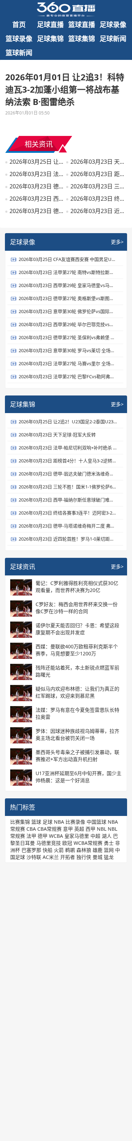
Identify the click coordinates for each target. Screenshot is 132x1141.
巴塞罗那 (31, 850)
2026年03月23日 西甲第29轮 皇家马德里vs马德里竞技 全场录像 (68, 285)
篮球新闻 (19, 52)
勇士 (109, 843)
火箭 (59, 850)
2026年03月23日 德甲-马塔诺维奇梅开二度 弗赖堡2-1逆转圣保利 (37, 211)
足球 (47, 821)
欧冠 (67, 843)
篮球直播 (81, 24)
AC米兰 (51, 857)
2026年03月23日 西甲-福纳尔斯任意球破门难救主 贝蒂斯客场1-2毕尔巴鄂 (37, 198)
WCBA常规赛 (88, 843)
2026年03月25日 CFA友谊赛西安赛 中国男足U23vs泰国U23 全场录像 (68, 259)
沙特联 (33, 857)
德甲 (43, 836)
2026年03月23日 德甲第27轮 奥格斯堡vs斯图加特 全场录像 (68, 298)
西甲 (90, 828)
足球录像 (113, 24)
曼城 (97, 857)
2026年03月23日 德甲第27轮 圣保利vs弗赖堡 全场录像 (68, 337)
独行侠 (83, 857)
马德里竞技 (48, 843)
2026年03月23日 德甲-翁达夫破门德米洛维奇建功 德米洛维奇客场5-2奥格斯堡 (37, 186)
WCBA (56, 836)
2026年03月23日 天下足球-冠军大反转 (97, 162)
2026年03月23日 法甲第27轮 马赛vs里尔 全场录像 (68, 363)
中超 (95, 836)
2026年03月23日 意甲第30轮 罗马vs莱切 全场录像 (68, 350)
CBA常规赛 (49, 828)
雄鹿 (97, 850)
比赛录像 (75, 821)
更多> (117, 241)
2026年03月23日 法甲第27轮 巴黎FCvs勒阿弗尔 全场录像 (68, 376)
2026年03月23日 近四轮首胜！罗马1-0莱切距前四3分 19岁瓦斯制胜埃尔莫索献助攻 (97, 211)
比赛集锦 (20, 821)
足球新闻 (113, 38)
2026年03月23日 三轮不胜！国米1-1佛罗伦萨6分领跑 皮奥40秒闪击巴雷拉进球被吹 (97, 186)
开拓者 (67, 857)
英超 (79, 828)
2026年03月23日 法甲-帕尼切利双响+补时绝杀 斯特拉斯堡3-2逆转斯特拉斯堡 (37, 174)
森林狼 (83, 850)
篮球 (36, 821)
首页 (19, 24)
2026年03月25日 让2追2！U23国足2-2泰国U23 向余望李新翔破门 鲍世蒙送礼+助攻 (37, 162)
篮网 (109, 850)
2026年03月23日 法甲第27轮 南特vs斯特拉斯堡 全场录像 (68, 272)
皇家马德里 (76, 836)
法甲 (31, 836)
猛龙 (109, 857)
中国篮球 (96, 821)
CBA (31, 828)
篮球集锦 (81, 38)
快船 (47, 850)
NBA (59, 821)
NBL (101, 828)
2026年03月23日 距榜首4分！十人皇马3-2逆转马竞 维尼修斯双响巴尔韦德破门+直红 (97, 174)
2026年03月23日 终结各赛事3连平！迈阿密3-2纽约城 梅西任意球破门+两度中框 (97, 198)
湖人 (107, 836)
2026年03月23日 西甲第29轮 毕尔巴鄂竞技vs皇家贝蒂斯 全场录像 (68, 324)
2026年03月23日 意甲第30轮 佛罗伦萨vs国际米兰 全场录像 (68, 311)
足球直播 (50, 24)
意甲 (68, 828)
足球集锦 (50, 38)
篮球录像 (19, 38)
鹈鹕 (70, 850)
